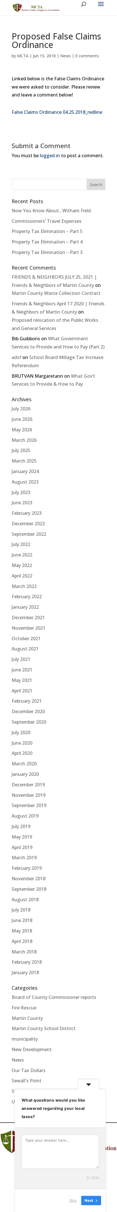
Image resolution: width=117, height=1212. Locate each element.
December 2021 (28, 617)
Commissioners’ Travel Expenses (47, 221)
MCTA (22, 55)
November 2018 (28, 878)
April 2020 (22, 753)
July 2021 (21, 659)
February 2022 (27, 596)
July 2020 (21, 732)
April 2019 (22, 847)
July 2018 (21, 910)
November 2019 (28, 795)
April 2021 (22, 691)
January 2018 (25, 972)
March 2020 (24, 764)
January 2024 (25, 471)
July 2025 (21, 450)
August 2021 (25, 649)
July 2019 (21, 826)
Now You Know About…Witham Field (51, 210)
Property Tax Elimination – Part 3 (47, 252)
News (65, 55)
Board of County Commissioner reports (54, 997)
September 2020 (29, 722)
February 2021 (27, 701)
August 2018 (25, 899)
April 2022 (22, 576)
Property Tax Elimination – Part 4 (47, 242)
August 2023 (25, 482)
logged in (50, 155)
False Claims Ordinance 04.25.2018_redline (57, 112)
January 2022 (25, 607)
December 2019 (28, 785)
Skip (73, 1200)
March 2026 (24, 440)
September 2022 (29, 534)
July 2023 (21, 492)
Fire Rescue (24, 1008)
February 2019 (27, 868)
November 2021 (28, 628)
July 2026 (21, 409)
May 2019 (22, 837)
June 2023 (22, 502)
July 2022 (21, 544)
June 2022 (22, 555)
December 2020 (28, 711)
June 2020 (22, 743)
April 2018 (22, 941)
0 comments (87, 55)
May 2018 (22, 931)
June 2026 (22, 419)
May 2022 (22, 565)
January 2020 (25, 774)
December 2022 (28, 523)
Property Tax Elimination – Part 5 (47, 231)
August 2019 (25, 816)
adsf (16, 357)
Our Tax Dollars (28, 1070)
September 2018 (29, 889)
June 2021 (22, 670)
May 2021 (22, 680)
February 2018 (27, 962)
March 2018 (24, 952)
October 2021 (26, 638)
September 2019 (29, 805)
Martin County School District (44, 1028)
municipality (25, 1039)
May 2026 (22, 430)
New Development (32, 1049)
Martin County (27, 1018)
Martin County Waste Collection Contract (56, 293)
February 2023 (27, 513)
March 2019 (24, 857)
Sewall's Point (26, 1080)
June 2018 (22, 920)
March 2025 (24, 461)
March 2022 (24, 586)
